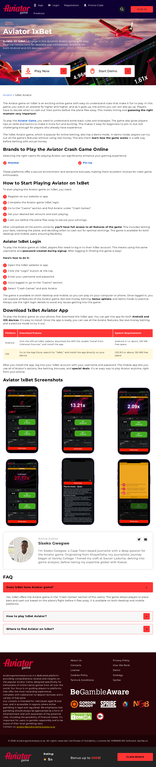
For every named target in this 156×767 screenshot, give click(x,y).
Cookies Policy (79, 675)
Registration (71, 5)
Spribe (117, 680)
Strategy (118, 675)
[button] (78, 587)
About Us (76, 660)
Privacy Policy (121, 660)
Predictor (39, 13)
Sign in (142, 9)
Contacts (76, 665)
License (75, 670)
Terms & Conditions (82, 680)
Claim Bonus (135, 756)
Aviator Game (27, 120)
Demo (116, 670)
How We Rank (121, 665)
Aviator (7, 95)
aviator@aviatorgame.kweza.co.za (36, 726)
